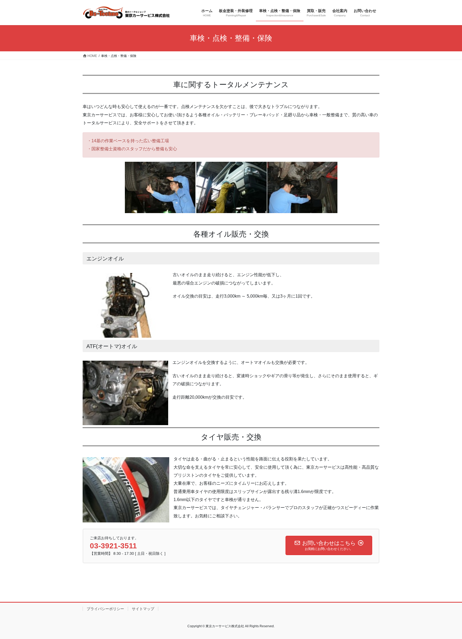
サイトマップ (143, 609)
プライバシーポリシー (105, 609)
